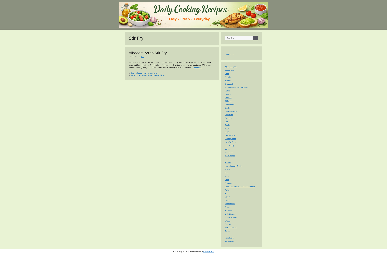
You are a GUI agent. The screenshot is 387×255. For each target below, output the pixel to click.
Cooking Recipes (137, 73)
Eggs (227, 128)
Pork (227, 180)
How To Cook (230, 142)
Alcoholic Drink (231, 67)
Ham (227, 132)
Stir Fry (162, 75)
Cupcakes (229, 115)
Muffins (228, 163)
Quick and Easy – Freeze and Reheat (240, 187)
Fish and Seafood (142, 75)
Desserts (228, 118)
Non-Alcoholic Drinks (233, 166)
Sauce (227, 207)
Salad (227, 197)
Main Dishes (230, 156)
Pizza (227, 176)
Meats (227, 159)
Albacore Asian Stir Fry (148, 53)
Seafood (146, 73)
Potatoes (228, 183)
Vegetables (154, 73)
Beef (227, 74)
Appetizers (229, 70)
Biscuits (228, 77)
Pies (226, 173)
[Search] (255, 38)
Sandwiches (230, 204)
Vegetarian (229, 241)
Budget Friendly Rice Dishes (236, 87)
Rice (226, 193)
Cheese (228, 94)
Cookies (228, 108)
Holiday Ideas (230, 139)
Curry (133, 75)
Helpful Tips (230, 135)
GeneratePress (208, 252)
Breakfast (229, 84)
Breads (228, 81)
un (226, 234)
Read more (198, 68)
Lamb (227, 149)
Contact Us (229, 54)
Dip (226, 122)
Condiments (230, 105)
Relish (227, 190)
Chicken (228, 98)
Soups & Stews (231, 217)
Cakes (227, 91)
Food (150, 75)
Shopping (156, 75)
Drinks (227, 125)
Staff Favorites (231, 228)
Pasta (227, 169)
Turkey (227, 231)
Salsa (227, 200)
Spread (228, 224)
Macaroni (229, 152)
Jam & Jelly (229, 146)
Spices (227, 221)
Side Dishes (230, 214)
